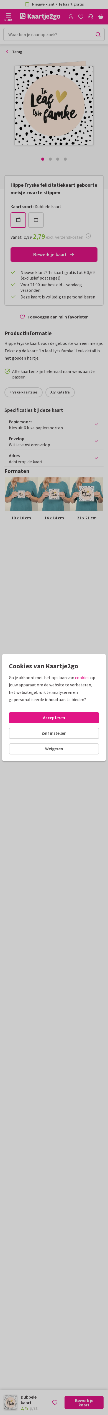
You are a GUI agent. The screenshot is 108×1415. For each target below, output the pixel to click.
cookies (82, 677)
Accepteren (54, 717)
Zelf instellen (54, 733)
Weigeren (54, 748)
